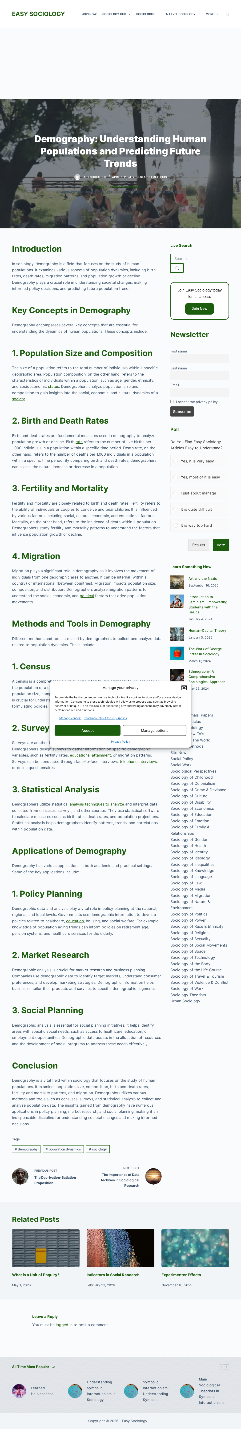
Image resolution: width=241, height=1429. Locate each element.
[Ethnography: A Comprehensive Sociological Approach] (177, 676)
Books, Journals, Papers (191, 715)
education (75, 921)
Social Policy (181, 758)
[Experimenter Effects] (195, 1248)
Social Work (181, 764)
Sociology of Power (188, 920)
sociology (98, 1149)
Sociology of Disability (190, 802)
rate (79, 441)
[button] (184, 687)
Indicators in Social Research (113, 1274)
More (210, 14)
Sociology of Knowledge (192, 870)
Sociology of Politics (188, 914)
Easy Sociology (38, 13)
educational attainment (90, 755)
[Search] (227, 14)
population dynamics (63, 1149)
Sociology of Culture (188, 795)
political (87, 595)
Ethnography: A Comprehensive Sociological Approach (207, 676)
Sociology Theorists (188, 994)
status (53, 386)
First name (178, 351)
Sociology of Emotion (189, 820)
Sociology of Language (191, 876)
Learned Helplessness (42, 1391)
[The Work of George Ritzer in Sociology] (177, 653)
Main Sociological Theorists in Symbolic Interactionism (211, 1391)
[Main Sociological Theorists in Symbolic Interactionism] (187, 1391)
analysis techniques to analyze (97, 804)
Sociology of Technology (192, 957)
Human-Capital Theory (207, 630)
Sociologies (145, 14)
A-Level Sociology (181, 14)
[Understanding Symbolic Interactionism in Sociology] (75, 1391)
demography (26, 1149)
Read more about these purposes (105, 718)
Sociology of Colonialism (192, 783)
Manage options (154, 730)
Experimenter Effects (181, 1274)
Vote (221, 544)
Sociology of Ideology (190, 858)
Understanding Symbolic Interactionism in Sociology (101, 1391)
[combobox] (199, 258)
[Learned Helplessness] (19, 1391)
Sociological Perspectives (193, 771)
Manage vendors (70, 718)
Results (198, 544)
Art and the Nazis (203, 578)
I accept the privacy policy (197, 402)
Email (174, 385)
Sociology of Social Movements (198, 945)
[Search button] (177, 268)
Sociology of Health (188, 845)
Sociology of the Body (190, 963)
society (18, 399)
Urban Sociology (185, 1001)
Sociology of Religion (189, 932)
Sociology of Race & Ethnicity (196, 926)
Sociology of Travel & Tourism (197, 976)
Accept (87, 730)
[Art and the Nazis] (177, 582)
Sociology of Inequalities (192, 864)
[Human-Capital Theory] (177, 634)
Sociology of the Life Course (196, 970)
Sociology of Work (187, 988)
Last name (178, 368)
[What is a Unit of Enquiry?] (46, 1248)
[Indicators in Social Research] (120, 1248)
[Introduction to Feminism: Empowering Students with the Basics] (177, 601)
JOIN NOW (89, 14)
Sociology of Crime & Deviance (198, 789)
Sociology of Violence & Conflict (199, 982)
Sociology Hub (114, 14)
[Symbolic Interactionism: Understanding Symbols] (131, 1391)
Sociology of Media (187, 889)
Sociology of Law (186, 883)
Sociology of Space (187, 951)
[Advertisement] (120, 64)
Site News (179, 752)
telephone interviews (138, 761)
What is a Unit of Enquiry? (35, 1274)
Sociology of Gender (188, 839)
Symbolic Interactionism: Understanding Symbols (156, 1391)
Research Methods (152, 177)
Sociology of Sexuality (190, 938)
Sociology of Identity (189, 852)
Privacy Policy (120, 741)
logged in (64, 1324)
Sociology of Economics (192, 808)
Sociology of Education (191, 814)
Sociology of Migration (190, 895)
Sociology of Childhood (191, 777)
